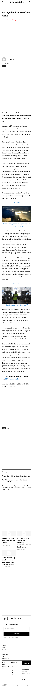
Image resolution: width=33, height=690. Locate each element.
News (8, 428)
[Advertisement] (16, 38)
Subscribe (16, 633)
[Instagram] (12, 670)
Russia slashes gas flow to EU (16, 305)
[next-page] (6, 570)
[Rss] (12, 674)
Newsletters (25, 671)
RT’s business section (12, 379)
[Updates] (4, 59)
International (25, 669)
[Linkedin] (25, 70)
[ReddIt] (17, 70)
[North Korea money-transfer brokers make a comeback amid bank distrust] (9, 553)
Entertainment (5, 666)
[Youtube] (12, 672)
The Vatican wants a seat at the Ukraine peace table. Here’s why (15, 481)
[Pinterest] (29, 70)
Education (4, 664)
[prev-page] (3, 570)
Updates (9, 20)
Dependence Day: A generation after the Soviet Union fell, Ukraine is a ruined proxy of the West (16, 488)
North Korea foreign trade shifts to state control (8, 540)
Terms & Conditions (24, 676)
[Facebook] (9, 70)
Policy (23, 679)
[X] (13, 70)
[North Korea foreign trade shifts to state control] (9, 533)
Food (3, 669)
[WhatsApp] (21, 70)
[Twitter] (12, 666)
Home (4, 20)
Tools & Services (26, 673)
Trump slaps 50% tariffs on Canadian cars (16, 476)
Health (3, 671)
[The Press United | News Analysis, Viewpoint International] (19, 2)
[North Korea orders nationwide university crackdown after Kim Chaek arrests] (24, 533)
